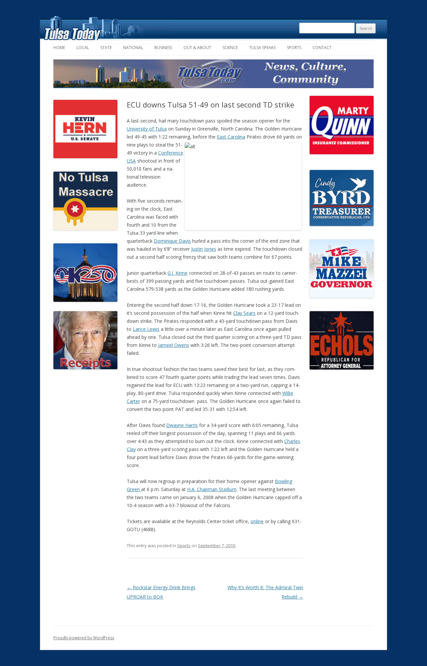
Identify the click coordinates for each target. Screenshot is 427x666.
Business (163, 47)
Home (59, 47)
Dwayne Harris (182, 425)
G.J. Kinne (177, 273)
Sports (294, 47)
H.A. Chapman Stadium (212, 489)
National (133, 47)
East (221, 137)
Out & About (197, 47)
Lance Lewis (146, 329)
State (106, 47)
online (257, 521)
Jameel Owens (173, 345)
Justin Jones (203, 249)
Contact (322, 47)
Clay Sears (244, 313)
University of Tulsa (147, 129)
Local (82, 47)
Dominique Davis (172, 241)
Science (230, 47)
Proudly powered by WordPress (83, 638)
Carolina (235, 137)
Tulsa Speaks (262, 47)
